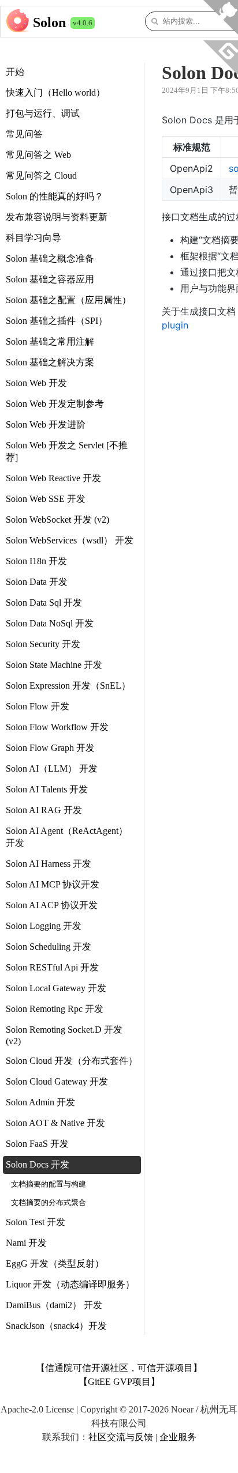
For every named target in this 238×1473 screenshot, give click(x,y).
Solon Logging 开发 (43, 926)
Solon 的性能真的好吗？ (54, 196)
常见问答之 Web (38, 155)
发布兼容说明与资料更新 (56, 217)
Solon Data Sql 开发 (44, 602)
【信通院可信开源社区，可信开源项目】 (119, 1368)
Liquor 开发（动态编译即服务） (70, 1284)
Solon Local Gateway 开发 (56, 988)
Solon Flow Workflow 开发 (57, 727)
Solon (49, 22)
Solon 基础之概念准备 (50, 258)
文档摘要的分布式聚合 (48, 1203)
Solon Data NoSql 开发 (50, 623)
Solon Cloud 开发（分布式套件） (71, 1061)
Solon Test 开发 (35, 1222)
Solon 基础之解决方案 (50, 362)
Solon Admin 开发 (40, 1102)
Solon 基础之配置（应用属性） (68, 300)
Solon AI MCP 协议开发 (52, 884)
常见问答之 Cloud (41, 175)
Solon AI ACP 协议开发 (52, 905)
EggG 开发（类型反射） (55, 1263)
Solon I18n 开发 (36, 561)
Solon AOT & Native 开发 (55, 1123)
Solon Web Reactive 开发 (53, 478)
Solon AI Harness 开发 (48, 863)
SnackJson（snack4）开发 (56, 1326)
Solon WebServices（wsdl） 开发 (69, 540)
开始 (15, 72)
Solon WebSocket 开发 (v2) (57, 519)
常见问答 (24, 134)
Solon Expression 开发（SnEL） (68, 685)
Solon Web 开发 (36, 383)
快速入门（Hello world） (55, 92)
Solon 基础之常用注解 (50, 341)
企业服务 (177, 1437)
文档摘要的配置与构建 (48, 1184)
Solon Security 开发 (43, 644)
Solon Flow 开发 (37, 706)
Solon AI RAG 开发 (44, 810)
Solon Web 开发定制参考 (55, 404)
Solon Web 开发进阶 (45, 424)
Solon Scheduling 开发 (48, 946)
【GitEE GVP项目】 (119, 1382)
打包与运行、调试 (43, 113)
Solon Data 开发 (37, 582)
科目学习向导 (33, 238)
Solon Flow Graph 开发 (50, 748)
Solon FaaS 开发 (37, 1144)
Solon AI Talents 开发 (47, 789)
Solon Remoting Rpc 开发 (54, 1009)
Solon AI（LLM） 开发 (52, 768)
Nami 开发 (26, 1243)
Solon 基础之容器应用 (50, 279)
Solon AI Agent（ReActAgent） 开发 (67, 837)
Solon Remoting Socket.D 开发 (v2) (64, 1035)
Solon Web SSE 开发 (45, 499)
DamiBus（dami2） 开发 (54, 1305)
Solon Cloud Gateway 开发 (57, 1081)
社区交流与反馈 (120, 1437)
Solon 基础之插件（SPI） (56, 321)
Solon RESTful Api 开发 (52, 967)
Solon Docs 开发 (37, 1164)
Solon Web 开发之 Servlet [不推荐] (67, 451)
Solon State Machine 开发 (54, 665)
